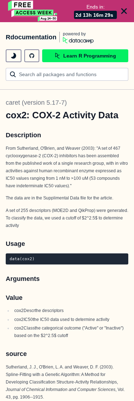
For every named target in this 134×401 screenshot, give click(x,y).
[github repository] (31, 55)
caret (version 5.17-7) (36, 102)
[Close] (124, 11)
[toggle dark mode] (13, 55)
